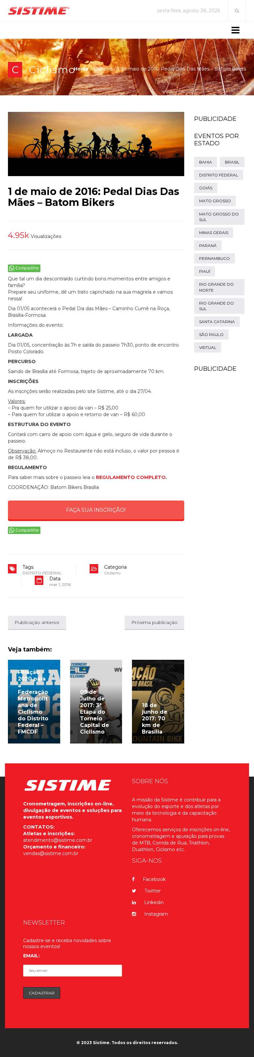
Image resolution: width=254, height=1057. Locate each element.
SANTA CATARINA (217, 321)
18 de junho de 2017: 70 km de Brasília (154, 718)
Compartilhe (27, 268)
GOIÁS (205, 187)
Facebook (154, 879)
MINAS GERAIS (213, 232)
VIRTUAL (207, 347)
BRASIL (232, 162)
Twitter (153, 891)
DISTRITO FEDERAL (42, 572)
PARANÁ (208, 245)
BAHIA (205, 162)
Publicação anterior (37, 622)
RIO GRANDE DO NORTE (216, 287)
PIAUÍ (204, 271)
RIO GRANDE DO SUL (216, 306)
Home (81, 69)
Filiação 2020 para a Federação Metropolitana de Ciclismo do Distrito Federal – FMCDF (33, 702)
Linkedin (154, 902)
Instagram (156, 914)
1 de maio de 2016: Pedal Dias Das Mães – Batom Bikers (93, 197)
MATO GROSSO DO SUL (219, 217)
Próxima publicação (154, 622)
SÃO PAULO (211, 334)
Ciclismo (52, 70)
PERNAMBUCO (214, 258)
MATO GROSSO (215, 200)
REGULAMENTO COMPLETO (131, 477)
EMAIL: (31, 956)
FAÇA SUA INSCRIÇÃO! (96, 510)
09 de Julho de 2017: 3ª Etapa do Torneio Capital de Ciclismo (94, 712)
